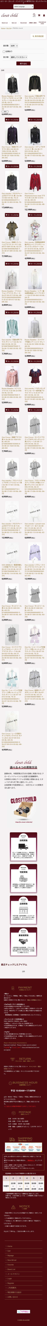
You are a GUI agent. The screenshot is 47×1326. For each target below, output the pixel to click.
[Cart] (39, 15)
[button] (34, 15)
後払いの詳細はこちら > (34, 1000)
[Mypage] (44, 15)
